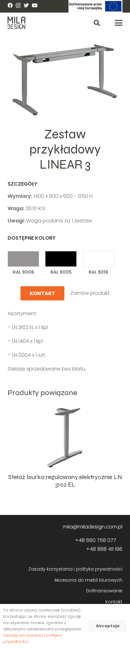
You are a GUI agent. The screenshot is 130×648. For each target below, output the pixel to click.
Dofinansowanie (104, 591)
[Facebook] (10, 5)
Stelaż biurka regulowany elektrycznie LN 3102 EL (65, 481)
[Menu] (119, 23)
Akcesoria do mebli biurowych (88, 580)
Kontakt (113, 602)
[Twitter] (26, 5)
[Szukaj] (97, 23)
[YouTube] (35, 5)
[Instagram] (18, 5)
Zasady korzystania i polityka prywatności (75, 569)
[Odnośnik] (95, 6)
